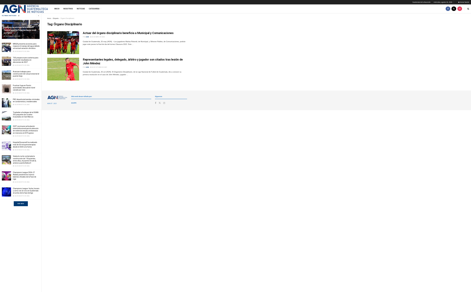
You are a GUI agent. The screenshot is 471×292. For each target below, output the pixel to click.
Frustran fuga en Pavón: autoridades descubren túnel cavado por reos (24, 87)
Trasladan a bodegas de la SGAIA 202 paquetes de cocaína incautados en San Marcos (26, 114)
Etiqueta (56, 18)
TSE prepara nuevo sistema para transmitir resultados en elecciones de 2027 (25, 60)
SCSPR (73, 103)
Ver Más (20, 203)
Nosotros (68, 9)
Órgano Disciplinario (67, 18)
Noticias (81, 9)
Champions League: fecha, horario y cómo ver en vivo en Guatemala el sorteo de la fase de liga (26, 191)
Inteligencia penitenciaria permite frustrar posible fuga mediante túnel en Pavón (20, 30)
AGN (87, 37)
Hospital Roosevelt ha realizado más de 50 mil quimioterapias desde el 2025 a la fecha (25, 144)
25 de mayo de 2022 (98, 37)
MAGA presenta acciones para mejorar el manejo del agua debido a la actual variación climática (26, 46)
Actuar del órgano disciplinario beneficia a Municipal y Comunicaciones (128, 33)
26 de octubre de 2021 (99, 67)
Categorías (94, 9)
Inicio (56, 9)
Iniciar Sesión (464, 2)
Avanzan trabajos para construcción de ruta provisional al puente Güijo (26, 74)
